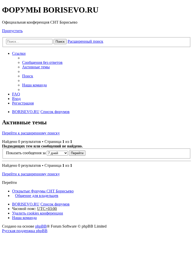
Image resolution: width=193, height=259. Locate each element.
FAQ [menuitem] (16, 94)
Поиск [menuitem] (27, 76)
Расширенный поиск (85, 41)
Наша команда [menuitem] (34, 85)
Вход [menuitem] (16, 98)
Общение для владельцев (36, 195)
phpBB (41, 226)
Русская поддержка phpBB (24, 231)
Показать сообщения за (26, 153)
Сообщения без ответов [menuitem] (42, 62)
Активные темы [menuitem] (36, 67)
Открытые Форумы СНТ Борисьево (43, 191)
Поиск (60, 41)
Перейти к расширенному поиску (31, 133)
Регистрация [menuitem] (23, 103)
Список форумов (55, 204)
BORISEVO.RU (25, 204)
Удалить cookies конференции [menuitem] (37, 213)
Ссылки (19, 53)
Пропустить (12, 31)
